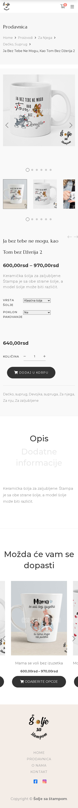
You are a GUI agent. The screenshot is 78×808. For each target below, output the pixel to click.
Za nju (8, 401)
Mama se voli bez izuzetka (39, 663)
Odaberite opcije (41, 682)
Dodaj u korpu (33, 372)
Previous (7, 125)
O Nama (39, 765)
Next (71, 125)
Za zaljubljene (27, 401)
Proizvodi (25, 38)
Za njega (45, 38)
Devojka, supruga (43, 394)
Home (8, 38)
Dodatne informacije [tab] (39, 457)
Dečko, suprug (15, 44)
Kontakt (39, 772)
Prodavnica (39, 759)
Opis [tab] (39, 438)
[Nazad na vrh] (67, 797)
